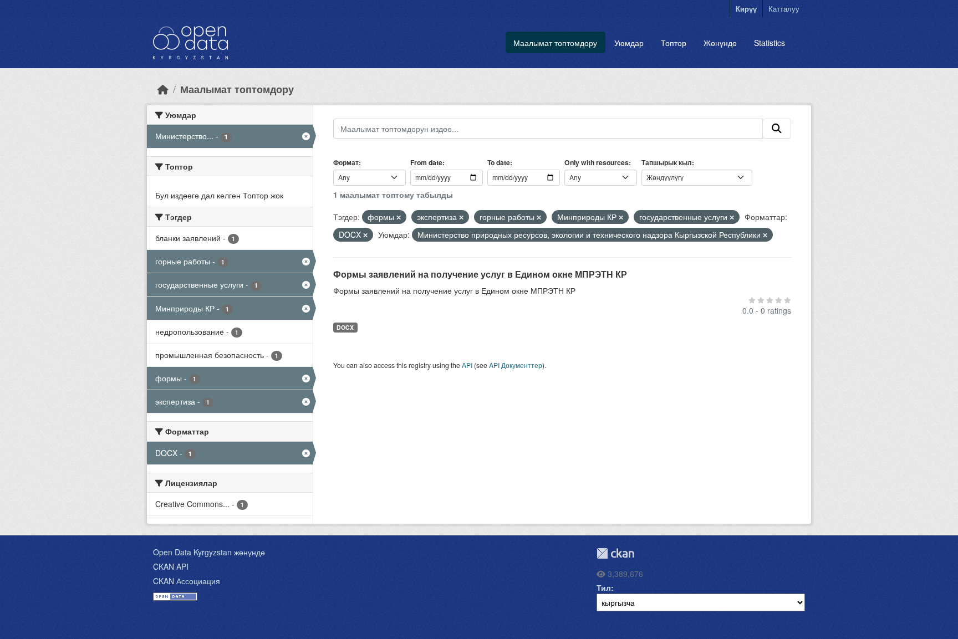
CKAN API (170, 566)
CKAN (615, 553)
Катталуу (783, 8)
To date (498, 162)
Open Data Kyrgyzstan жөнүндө (209, 552)
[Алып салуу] (398, 217)
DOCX (345, 327)
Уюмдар (629, 42)
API (467, 365)
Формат (346, 162)
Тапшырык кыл (666, 162)
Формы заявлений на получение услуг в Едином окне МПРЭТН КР (480, 274)
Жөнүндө (720, 42)
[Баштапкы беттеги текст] (163, 89)
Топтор (673, 42)
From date (426, 162)
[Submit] (776, 129)
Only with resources (596, 162)
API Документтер (515, 365)
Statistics (769, 42)
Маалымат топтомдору (555, 42)
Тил (604, 587)
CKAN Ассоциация (186, 580)
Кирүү (746, 8)
